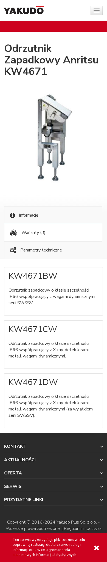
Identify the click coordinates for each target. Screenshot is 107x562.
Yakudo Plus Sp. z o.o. (77, 522)
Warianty (33, 233)
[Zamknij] (96, 548)
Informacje (28, 215)
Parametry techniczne (40, 250)
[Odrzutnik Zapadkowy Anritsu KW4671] (53, 138)
